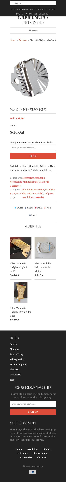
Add (49, 208)
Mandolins (32, 449)
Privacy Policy (17, 359)
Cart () (32, 14)
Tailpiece (49, 193)
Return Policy (16, 354)
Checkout (44, 14)
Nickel (40, 193)
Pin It (39, 208)
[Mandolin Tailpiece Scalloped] (33, 72)
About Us (14, 369)
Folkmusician (17, 118)
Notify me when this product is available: (31, 142)
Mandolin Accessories (33, 189)
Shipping (14, 349)
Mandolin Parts (31, 182)
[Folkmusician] (33, 19)
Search (13, 344)
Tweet (20, 208)
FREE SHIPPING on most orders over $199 (33, 9)
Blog (12, 380)
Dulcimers (22, 453)
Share (30, 208)
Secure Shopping (18, 364)
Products (23, 40)
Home (19, 449)
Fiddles (46, 449)
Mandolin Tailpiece (26, 193)
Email (33, 215)
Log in (19, 14)
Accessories (28, 178)
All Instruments (41, 453)
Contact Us (15, 374)
